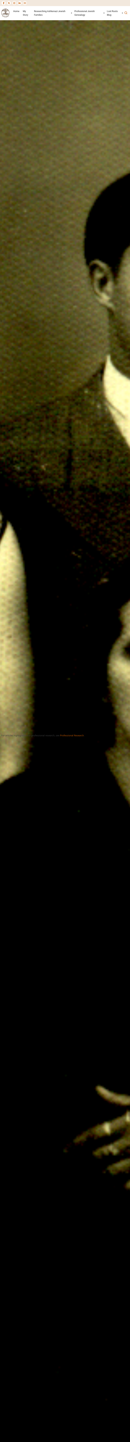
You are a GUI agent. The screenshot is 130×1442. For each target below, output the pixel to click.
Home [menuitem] (16, 11)
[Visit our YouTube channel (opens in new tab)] (25, 3)
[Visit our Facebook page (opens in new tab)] (3, 3)
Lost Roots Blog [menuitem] (112, 13)
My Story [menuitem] (25, 13)
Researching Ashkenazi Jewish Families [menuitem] (49, 13)
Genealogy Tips (60, 735)
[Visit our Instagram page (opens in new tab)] (14, 3)
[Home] (5, 12)
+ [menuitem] (71, 13)
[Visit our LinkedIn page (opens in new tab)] (19, 3)
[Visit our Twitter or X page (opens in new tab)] (9, 3)
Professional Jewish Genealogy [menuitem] (84, 13)
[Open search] (126, 13)
